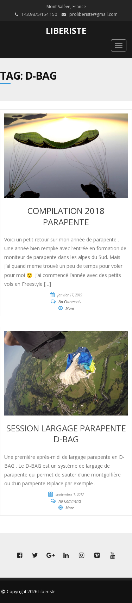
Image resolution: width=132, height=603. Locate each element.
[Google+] (51, 555)
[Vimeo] (97, 555)
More (69, 308)
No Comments (69, 301)
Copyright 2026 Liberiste (31, 592)
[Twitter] (35, 555)
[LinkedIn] (66, 555)
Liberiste (66, 30)
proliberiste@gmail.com (93, 14)
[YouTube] (113, 555)
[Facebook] (20, 555)
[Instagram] (82, 555)
